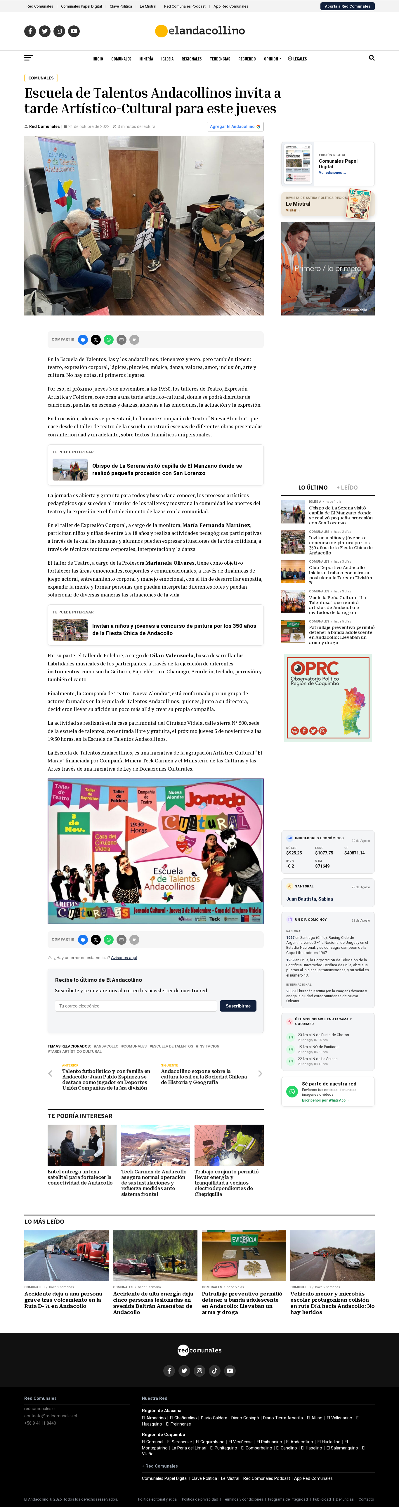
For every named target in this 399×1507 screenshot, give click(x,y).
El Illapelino (311, 1448)
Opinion (271, 59)
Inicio (98, 59)
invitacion (208, 1046)
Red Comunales (40, 6)
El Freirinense (178, 1424)
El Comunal (152, 1442)
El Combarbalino (256, 1448)
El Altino (314, 1418)
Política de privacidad (200, 1499)
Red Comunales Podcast (185, 6)
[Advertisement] (328, 356)
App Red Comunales (231, 6)
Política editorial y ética (157, 1499)
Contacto (366, 1499)
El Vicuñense (241, 1442)
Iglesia (167, 59)
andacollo (107, 1046)
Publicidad (322, 1499)
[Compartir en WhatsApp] (109, 340)
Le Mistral (148, 6)
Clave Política (121, 6)
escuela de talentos (172, 1046)
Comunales (121, 59)
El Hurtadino (329, 1442)
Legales (299, 59)
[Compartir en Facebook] (83, 340)
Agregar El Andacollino (232, 126)
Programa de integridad (288, 1499)
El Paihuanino (269, 1442)
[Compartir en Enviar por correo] (121, 340)
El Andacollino (299, 1442)
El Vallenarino (339, 1418)
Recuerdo (247, 59)
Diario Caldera (214, 1418)
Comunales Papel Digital (81, 6)
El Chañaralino (183, 1418)
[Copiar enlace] (134, 340)
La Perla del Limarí (189, 1448)
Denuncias (345, 1499)
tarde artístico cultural (76, 1052)
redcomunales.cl (39, 1408)
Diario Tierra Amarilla (283, 1418)
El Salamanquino (342, 1448)
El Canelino (286, 1448)
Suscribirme (238, 1005)
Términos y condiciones (243, 1499)
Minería (146, 59)
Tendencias (220, 59)
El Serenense (179, 1442)
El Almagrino (154, 1418)
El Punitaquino (223, 1448)
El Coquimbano (210, 1442)
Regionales (192, 59)
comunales (135, 1046)
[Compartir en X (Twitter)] (96, 340)
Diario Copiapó (245, 1418)
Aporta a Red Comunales (347, 6)
